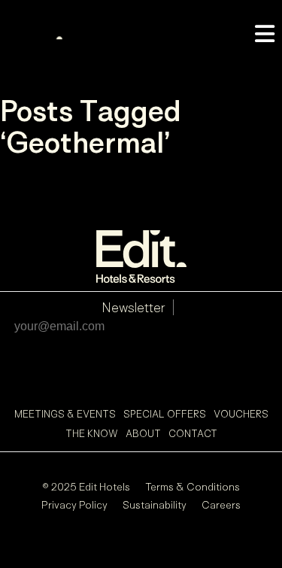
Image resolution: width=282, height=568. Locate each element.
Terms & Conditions (192, 486)
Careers (221, 504)
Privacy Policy (74, 504)
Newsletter (133, 307)
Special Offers (164, 414)
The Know (91, 433)
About (143, 433)
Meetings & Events (65, 414)
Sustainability (154, 504)
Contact (192, 433)
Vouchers (241, 414)
